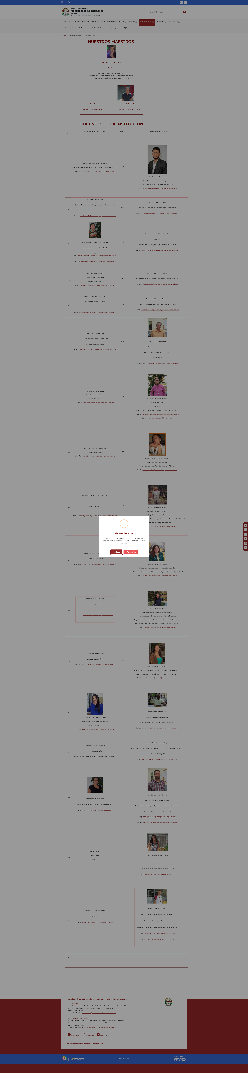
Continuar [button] (116, 552)
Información (130, 552)
